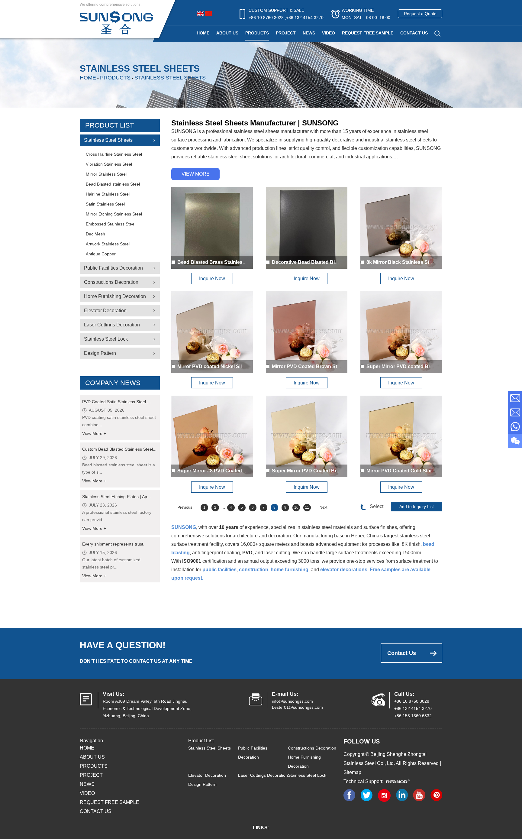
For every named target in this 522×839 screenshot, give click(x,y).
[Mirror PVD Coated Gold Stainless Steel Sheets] (401, 436)
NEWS (309, 33)
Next (323, 507)
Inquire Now (212, 278)
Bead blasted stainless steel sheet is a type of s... (118, 468)
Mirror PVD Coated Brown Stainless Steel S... (323, 366)
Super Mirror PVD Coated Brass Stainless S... (323, 470)
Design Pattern (100, 353)
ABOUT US (227, 33)
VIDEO (328, 33)
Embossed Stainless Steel (110, 224)
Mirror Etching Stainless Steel (114, 214)
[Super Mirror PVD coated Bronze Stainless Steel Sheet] (401, 332)
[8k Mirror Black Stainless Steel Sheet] (401, 228)
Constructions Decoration (111, 282)
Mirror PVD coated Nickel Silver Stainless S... (228, 366)
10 (296, 507)
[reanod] (400, 781)
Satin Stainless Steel (105, 204)
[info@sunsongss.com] (515, 398)
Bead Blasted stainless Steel (113, 184)
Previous (185, 507)
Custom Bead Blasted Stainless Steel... (119, 449)
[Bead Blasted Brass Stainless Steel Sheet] (212, 228)
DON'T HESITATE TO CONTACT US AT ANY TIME (136, 661)
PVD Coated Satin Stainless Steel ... (116, 401)
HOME (87, 747)
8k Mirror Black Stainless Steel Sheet (408, 262)
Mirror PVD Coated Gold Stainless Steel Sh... (417, 470)
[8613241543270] (515, 427)
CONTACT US (414, 33)
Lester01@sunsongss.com (297, 707)
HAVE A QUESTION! (123, 645)
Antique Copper (101, 253)
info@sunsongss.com (292, 701)
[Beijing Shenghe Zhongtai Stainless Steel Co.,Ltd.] (116, 21)
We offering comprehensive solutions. (110, 4)
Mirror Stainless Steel (106, 174)
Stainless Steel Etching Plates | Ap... (116, 496)
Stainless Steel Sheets (170, 78)
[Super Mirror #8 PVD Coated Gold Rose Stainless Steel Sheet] (212, 436)
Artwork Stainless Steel (108, 243)
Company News (112, 383)
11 (307, 507)
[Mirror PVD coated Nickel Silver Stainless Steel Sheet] (212, 332)
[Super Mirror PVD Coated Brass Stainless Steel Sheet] (306, 436)
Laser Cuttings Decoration (112, 324)
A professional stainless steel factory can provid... (116, 516)
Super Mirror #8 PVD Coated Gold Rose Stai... (229, 470)
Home (203, 33)
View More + (94, 433)
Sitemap (352, 772)
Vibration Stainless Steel (109, 164)
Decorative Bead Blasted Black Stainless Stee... (326, 262)
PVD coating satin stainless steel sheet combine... (119, 421)
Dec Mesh (95, 234)
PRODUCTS (257, 33)
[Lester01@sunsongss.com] (515, 412)
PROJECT (286, 33)
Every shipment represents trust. (113, 544)
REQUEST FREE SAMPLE (367, 33)
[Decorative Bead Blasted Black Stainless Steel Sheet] (306, 228)
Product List (201, 740)
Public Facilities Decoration (113, 267)
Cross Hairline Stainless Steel (114, 154)
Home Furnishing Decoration (115, 296)
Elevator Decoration (105, 310)
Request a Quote (420, 13)
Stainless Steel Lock (106, 339)
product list (109, 125)
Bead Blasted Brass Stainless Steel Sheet (224, 262)
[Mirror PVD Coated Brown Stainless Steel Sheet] (306, 332)
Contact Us (401, 653)
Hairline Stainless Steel (108, 194)
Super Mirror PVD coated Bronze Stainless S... (419, 366)
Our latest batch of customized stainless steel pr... (111, 563)
